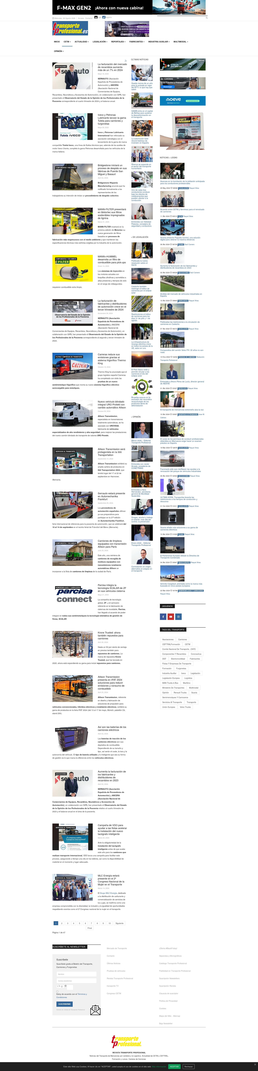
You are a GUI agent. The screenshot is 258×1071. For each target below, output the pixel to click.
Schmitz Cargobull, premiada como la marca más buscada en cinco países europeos (181, 584)
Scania (194, 692)
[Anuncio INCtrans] (155, 29)
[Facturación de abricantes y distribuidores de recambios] (72, 783)
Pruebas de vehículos (116, 970)
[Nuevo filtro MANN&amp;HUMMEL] (72, 268)
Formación (166, 668)
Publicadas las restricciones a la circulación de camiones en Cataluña (180, 323)
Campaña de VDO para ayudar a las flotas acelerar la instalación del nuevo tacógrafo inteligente (112, 829)
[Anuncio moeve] (183, 101)
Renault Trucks (180, 692)
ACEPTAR (174, 1067)
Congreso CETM (114, 993)
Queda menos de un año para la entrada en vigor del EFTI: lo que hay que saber (142, 86)
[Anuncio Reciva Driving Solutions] (183, 64)
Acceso (81, 18)
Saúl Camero (189, 244)
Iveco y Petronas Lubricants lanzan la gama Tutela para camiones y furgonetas (112, 119)
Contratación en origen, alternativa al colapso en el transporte (141, 568)
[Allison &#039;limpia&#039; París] (72, 552)
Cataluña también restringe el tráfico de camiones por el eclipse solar (141, 289)
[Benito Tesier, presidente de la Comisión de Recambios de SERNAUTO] (72, 76)
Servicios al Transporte (65, 404)
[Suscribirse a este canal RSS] (126, 61)
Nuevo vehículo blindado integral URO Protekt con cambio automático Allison (112, 404)
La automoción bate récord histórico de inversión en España (140, 140)
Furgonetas (181, 668)
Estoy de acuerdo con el (71, 996)
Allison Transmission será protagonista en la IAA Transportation (111, 452)
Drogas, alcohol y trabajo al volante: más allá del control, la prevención (142, 519)
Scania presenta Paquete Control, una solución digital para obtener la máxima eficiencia (180, 238)
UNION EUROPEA (184, 562)
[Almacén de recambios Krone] (72, 644)
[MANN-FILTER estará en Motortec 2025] (72, 221)
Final (90, 928)
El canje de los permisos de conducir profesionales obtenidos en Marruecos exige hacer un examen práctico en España (181, 441)
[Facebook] (163, 616)
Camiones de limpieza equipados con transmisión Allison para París (112, 543)
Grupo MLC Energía (108, 893)
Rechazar (188, 1067)
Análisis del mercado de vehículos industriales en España (181, 295)
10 (110, 923)
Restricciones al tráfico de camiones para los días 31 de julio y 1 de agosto (141, 317)
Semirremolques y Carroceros (68, 587)
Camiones (182, 639)
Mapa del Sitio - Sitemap (169, 1016)
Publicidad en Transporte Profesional (175, 970)
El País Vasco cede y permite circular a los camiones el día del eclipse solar (140, 372)
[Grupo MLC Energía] (72, 887)
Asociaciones (167, 639)
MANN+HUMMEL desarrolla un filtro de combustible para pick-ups (112, 259)
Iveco (183, 673)
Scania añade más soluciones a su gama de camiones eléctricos (179, 528)
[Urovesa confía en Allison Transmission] (72, 413)
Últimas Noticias (113, 963)
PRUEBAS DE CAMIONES (187, 357)
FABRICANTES (183, 301)
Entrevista (182, 388)
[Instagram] (178, 616)
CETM (66, 41)
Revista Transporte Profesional (120, 978)
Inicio (57, 41)
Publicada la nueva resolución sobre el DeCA (139, 262)
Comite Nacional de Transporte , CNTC (179, 649)
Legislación (99, 41)
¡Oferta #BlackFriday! (168, 948)
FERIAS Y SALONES (62, 496)
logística (188, 678)
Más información (159, 1067)
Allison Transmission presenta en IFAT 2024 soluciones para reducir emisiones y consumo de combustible (111, 682)
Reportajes (117, 41)
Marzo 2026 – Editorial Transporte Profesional (141, 441)
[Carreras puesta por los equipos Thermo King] (72, 366)
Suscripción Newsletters (169, 978)
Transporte (191, 702)
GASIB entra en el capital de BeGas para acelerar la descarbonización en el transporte (142, 114)
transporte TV (113, 985)
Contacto (88, 18)
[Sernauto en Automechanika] (72, 505)
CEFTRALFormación (171, 644)
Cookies (162, 1008)
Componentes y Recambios (66, 168)
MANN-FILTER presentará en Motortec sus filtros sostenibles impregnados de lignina (112, 213)
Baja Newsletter (166, 1023)
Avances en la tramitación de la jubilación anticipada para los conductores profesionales (182, 182)
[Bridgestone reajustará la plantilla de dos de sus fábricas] (72, 177)
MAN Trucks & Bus (170, 682)
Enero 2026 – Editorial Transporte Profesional (141, 544)
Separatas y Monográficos (170, 955)
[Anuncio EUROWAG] (183, 83)
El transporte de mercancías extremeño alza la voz (182, 409)
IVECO (58, 117)
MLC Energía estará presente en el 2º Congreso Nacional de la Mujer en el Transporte (111, 880)
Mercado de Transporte (117, 948)
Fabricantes (136, 41)
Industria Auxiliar (158, 41)
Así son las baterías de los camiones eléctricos (112, 728)
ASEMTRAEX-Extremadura (188, 414)
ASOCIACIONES (61, 66)
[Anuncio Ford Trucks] (129, 7)
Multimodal (180, 41)
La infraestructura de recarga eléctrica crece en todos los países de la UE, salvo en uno (142, 345)
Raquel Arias (194, 188)
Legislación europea (171, 678)
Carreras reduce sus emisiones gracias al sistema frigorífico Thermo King (112, 358)
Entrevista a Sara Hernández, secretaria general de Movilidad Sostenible (140, 492)
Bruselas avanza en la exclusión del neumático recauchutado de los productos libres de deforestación (141, 401)
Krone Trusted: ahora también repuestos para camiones (110, 635)
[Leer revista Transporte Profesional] (183, 131)
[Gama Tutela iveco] (72, 126)
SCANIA (180, 244)
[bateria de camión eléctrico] (72, 738)
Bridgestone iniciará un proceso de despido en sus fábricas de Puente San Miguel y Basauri (112, 169)
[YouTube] (171, 616)
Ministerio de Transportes (173, 687)
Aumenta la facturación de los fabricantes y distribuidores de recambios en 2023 (112, 776)
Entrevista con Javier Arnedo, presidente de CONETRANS (140, 466)
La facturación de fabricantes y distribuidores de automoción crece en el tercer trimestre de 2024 (112, 305)
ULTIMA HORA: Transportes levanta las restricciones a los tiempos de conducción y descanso (178, 499)
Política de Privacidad (168, 1001)
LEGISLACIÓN (183, 188)
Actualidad (81, 41)
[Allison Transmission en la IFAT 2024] (72, 688)
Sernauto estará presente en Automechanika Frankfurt (111, 496)
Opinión (58, 51)
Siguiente (119, 923)
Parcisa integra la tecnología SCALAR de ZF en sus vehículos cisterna (112, 588)
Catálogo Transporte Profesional (173, 963)
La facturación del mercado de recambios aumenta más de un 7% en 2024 (112, 67)
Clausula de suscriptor (168, 993)
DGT (164, 658)
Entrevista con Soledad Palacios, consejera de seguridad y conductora (141, 223)
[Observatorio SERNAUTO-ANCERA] (72, 312)
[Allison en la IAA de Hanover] (72, 460)
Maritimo (186, 682)
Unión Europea (168, 707)
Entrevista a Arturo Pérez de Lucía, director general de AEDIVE (182, 382)
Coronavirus (196, 654)
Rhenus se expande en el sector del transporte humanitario (141, 166)
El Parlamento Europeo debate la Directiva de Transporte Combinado (179, 556)
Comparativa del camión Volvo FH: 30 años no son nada (181, 351)
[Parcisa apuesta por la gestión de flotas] (72, 596)
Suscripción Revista (167, 985)
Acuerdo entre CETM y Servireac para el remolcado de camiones (182, 210)
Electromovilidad (178, 658)
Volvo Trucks (185, 707)
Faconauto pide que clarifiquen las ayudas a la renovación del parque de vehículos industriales (180, 470)
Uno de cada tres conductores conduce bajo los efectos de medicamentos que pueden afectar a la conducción (140, 195)
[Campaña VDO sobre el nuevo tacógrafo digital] (72, 837)
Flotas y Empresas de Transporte (69, 357)
